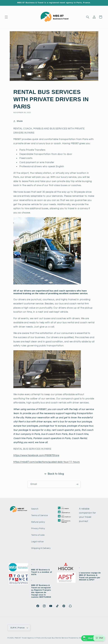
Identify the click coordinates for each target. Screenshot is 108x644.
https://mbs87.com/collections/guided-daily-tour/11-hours (46, 462)
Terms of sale (37, 535)
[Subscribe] (77, 484)
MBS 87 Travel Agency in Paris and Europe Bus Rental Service (41, 638)
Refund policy (38, 522)
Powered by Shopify (77, 638)
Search (34, 509)
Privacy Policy (38, 528)
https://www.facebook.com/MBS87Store (36, 455)
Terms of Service (39, 515)
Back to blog (56, 473)
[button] (6, 17)
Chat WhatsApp (95, 638)
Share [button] (20, 121)
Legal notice (37, 542)
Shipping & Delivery (40, 548)
